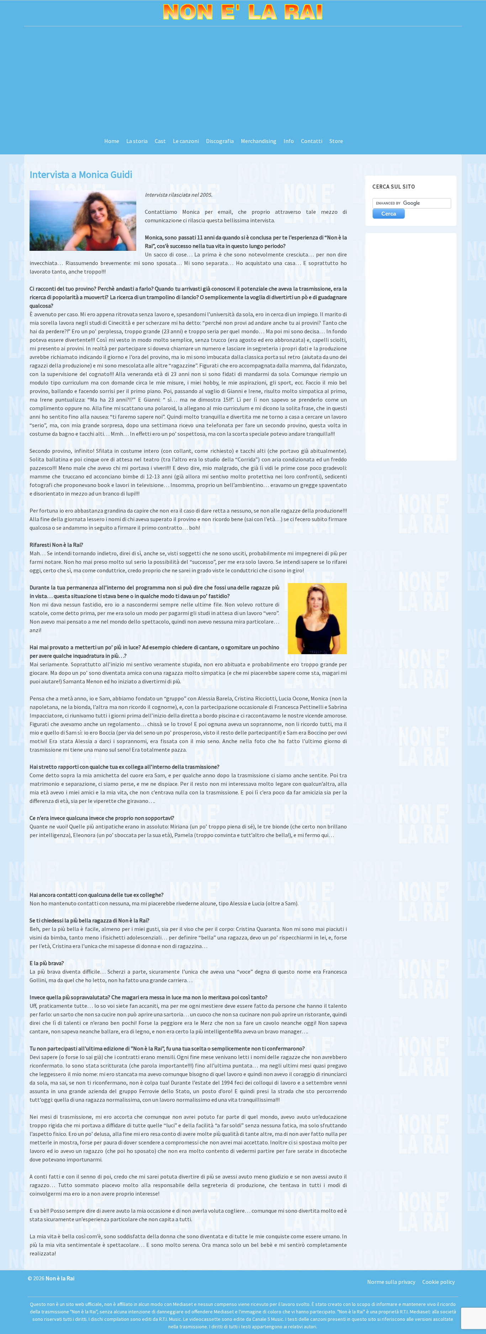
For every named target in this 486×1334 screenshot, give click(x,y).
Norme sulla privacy (391, 1281)
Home (111, 140)
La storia (137, 140)
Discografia (220, 140)
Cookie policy (438, 1281)
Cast (160, 140)
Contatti (311, 140)
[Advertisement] (243, 79)
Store (336, 140)
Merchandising (258, 140)
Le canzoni (186, 140)
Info (289, 140)
